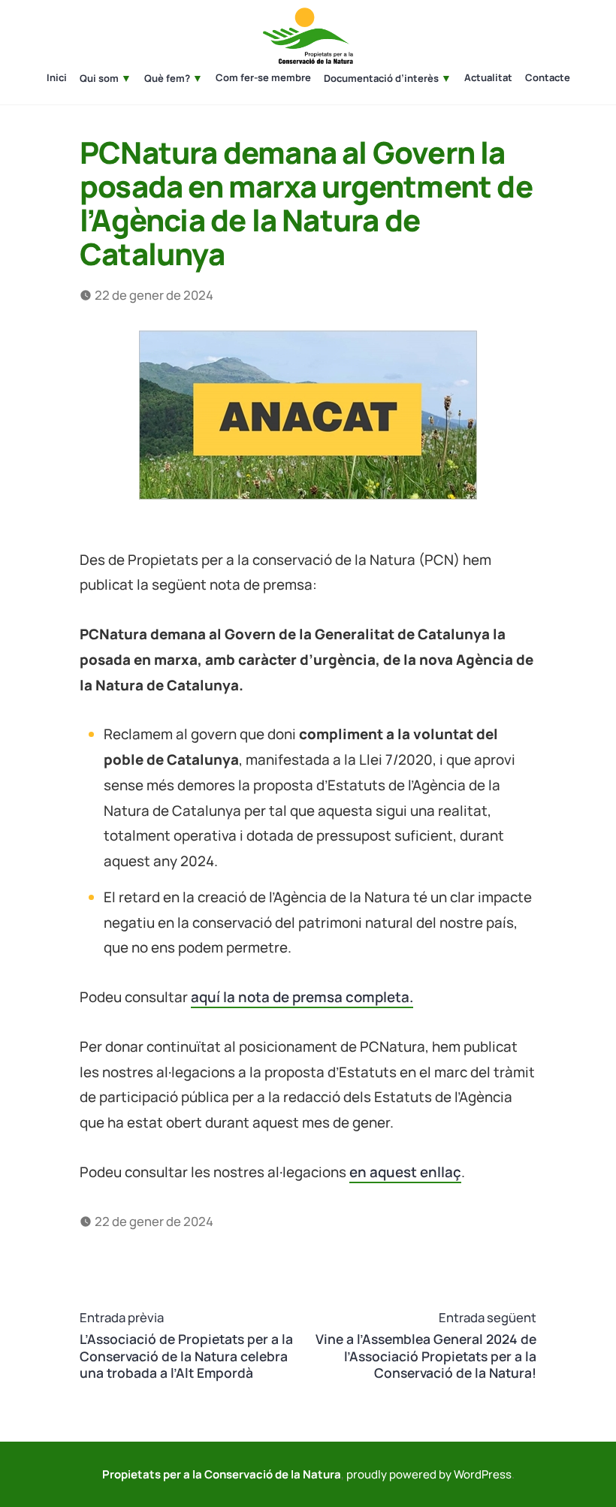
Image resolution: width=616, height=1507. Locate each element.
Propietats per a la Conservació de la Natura (221, 1474)
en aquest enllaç (405, 1172)
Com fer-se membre (263, 78)
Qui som (99, 78)
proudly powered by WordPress (429, 1474)
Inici (57, 78)
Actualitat (488, 78)
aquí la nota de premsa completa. (302, 997)
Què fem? (167, 78)
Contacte (547, 78)
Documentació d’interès (381, 78)
